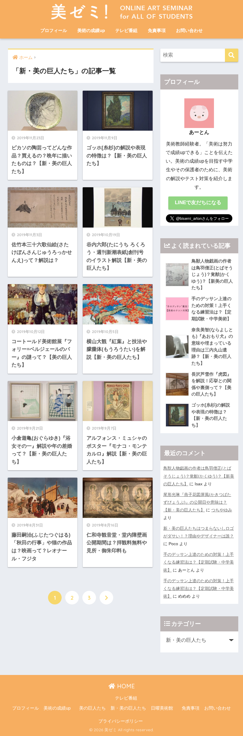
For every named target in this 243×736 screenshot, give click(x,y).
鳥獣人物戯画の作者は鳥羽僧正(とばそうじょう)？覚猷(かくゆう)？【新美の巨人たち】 (198, 476)
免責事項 (157, 30)
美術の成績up (91, 30)
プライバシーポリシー (120, 721)
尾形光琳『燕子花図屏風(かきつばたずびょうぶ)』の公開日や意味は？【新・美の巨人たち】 (197, 502)
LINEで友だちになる (198, 202)
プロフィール (53, 30)
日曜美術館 (162, 708)
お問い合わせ (189, 30)
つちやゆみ (221, 510)
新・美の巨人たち (128, 708)
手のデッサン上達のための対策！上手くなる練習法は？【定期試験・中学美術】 (198, 562)
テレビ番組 (126, 30)
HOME (125, 686)
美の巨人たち (92, 708)
